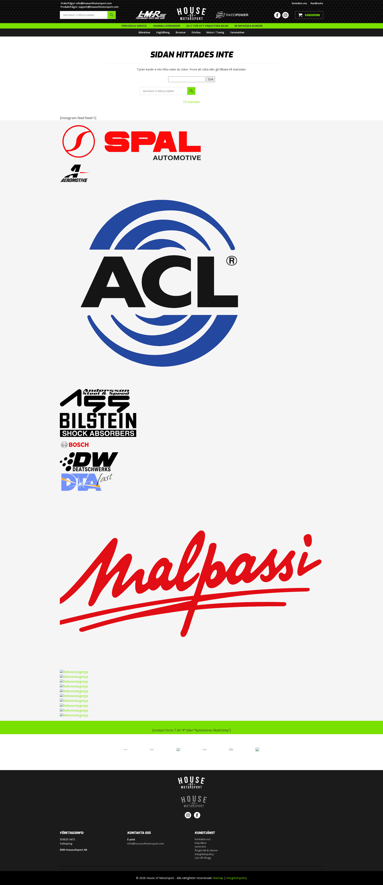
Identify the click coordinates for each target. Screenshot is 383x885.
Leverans (200, 846)
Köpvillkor (201, 843)
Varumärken (237, 32)
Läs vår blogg (203, 857)
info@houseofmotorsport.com (145, 843)
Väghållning (163, 32)
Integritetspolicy (204, 854)
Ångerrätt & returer (206, 850)
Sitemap (218, 878)
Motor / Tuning (215, 32)
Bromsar (181, 32)
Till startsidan (191, 102)
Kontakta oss (299, 3)
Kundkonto (317, 3)
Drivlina (196, 32)
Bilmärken (144, 32)
